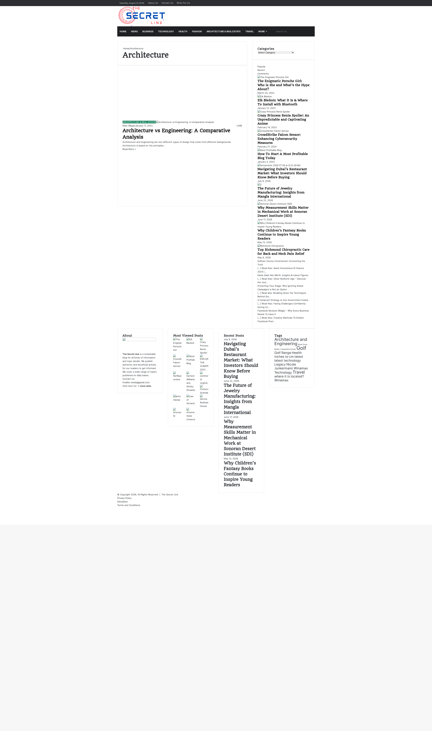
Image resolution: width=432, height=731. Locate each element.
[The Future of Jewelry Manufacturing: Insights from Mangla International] (260, 184)
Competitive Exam (288, 349)
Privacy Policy (124, 498)
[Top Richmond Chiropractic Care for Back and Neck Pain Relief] (271, 245)
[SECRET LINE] (142, 16)
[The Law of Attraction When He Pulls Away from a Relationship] (190, 403)
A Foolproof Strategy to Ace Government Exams (283, 300)
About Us (153, 3)
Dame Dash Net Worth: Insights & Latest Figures (283, 275)
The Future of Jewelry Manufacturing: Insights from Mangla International (281, 192)
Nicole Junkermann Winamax (291, 366)
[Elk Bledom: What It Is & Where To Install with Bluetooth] (265, 96)
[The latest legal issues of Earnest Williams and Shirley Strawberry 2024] (190, 390)
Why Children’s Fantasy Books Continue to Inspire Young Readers (282, 234)
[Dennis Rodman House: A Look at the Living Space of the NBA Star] (204, 406)
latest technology (287, 360)
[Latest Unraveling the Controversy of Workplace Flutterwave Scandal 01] (204, 392)
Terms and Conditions (128, 505)
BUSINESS (147, 31)
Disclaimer (122, 501)
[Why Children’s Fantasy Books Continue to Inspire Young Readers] (283, 226)
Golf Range (282, 353)
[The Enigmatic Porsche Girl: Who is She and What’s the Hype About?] (273, 77)
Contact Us (167, 3)
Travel (299, 372)
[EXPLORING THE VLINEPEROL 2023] (204, 369)
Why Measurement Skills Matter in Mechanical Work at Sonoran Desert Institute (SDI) (283, 211)
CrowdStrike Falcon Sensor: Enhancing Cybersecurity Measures (279, 139)
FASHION (197, 31)
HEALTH (183, 31)
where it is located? (289, 376)
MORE (261, 31)
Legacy (280, 364)
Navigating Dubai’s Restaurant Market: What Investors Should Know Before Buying (282, 173)
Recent (261, 70)
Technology (283, 372)
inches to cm (284, 357)
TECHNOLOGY (166, 31)
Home (126, 48)
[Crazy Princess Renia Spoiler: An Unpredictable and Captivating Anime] (274, 111)
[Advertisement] (182, 95)
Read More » (129, 149)
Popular (261, 66)
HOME (123, 31)
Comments (263, 73)
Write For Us (183, 3)
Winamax (281, 380)
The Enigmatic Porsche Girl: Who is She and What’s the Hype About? (283, 85)
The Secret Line (169, 494)
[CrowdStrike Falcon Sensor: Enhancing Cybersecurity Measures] (273, 130)
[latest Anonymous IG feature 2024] (177, 415)
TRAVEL (249, 31)
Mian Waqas (129, 125)
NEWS (134, 31)
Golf (301, 348)
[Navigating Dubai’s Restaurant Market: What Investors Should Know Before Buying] (279, 165)
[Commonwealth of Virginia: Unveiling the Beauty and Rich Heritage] (204, 383)
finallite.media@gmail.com (136, 382)
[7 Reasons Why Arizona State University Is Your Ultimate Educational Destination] (190, 419)
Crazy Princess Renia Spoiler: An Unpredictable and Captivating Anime (283, 119)
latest (298, 357)
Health (297, 353)
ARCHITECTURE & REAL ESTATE (224, 31)
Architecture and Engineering (290, 341)
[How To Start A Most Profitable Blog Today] (270, 150)
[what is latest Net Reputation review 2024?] (177, 379)
